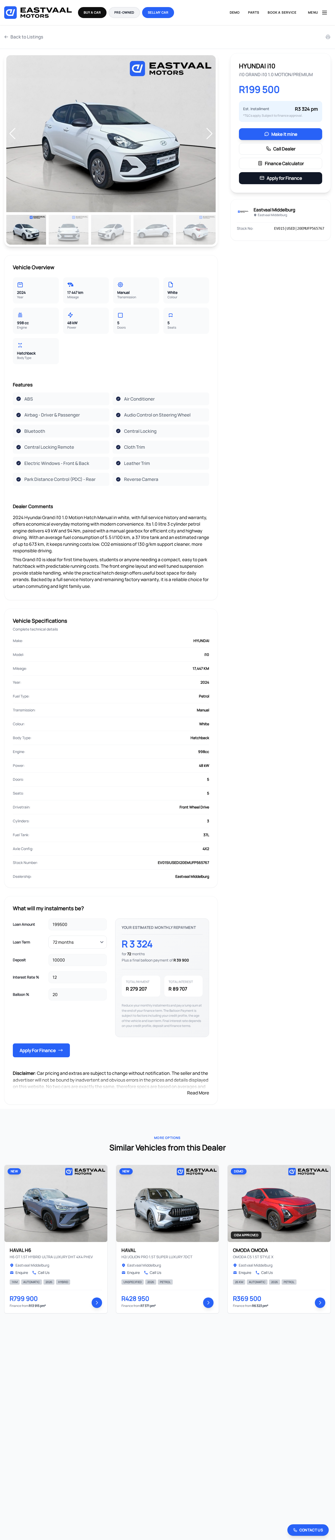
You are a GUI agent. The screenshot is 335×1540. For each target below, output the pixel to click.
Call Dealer (284, 149)
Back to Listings (26, 37)
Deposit (19, 959)
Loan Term (21, 942)
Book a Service (282, 12)
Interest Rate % (26, 977)
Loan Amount (24, 924)
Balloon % (21, 994)
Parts (253, 12)
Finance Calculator (284, 163)
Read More (198, 1093)
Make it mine (284, 134)
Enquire (21, 1272)
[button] (209, 133)
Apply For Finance (38, 1050)
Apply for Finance (284, 178)
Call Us (43, 1272)
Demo (235, 12)
